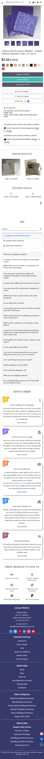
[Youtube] (33, 631)
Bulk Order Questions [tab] (14, 246)
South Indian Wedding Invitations (22, 706)
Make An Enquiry (23, 96)
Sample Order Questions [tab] (15, 241)
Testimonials (22, 684)
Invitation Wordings (22, 734)
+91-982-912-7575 (22, 620)
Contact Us (22, 641)
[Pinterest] (20, 631)
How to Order (22, 645)
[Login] (37, 2)
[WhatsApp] (25, 101)
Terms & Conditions (22, 652)
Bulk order (22, 79)
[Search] (40, 2)
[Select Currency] (30, 2)
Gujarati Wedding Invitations (22, 709)
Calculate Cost (23, 84)
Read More (22, 423)
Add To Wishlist (23, 92)
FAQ (22, 648)
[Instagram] (29, 631)
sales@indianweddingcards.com (14, 483)
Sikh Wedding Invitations (22, 702)
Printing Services (22, 745)
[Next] (40, 169)
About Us (22, 677)
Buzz (22, 673)
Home (22, 670)
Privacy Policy (22, 659)
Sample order (22, 74)
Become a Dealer (22, 731)
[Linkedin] (24, 631)
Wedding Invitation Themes (22, 742)
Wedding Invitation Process (22, 738)
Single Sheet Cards (22, 717)
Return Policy (22, 655)
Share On (19, 101)
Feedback (22, 688)
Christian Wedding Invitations (22, 698)
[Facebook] (11, 631)
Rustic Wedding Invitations (22, 713)
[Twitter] (15, 631)
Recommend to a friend (22, 680)
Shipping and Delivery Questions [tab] (18, 236)
